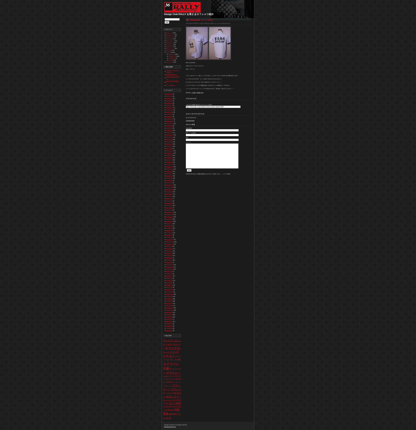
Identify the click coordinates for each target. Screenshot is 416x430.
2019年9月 (169, 112)
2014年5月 (169, 201)
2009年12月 (169, 305)
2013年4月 (169, 230)
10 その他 (169, 50)
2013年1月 (169, 237)
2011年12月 (169, 264)
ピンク (170, 385)
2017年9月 (169, 139)
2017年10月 (169, 137)
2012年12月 (169, 239)
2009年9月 (169, 312)
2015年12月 (169, 164)
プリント (176, 389)
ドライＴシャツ (169, 379)
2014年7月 (169, 196)
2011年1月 (169, 287)
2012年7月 (169, 251)
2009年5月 (169, 321)
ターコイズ (174, 369)
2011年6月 (169, 278)
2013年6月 (169, 226)
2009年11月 (169, 308)
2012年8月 (169, 248)
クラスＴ (169, 355)
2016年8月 (169, 157)
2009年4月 (169, 324)
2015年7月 (169, 171)
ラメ (164, 406)
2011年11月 (169, 267)
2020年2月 (169, 103)
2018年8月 (169, 126)
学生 (166, 413)
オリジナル (172, 348)
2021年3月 (169, 94)
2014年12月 (169, 185)
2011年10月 (169, 269)
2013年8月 (169, 221)
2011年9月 (169, 271)
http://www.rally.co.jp (170, 427)
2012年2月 (169, 260)
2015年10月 (169, 169)
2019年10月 (169, 110)
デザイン (172, 372)
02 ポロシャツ (170, 35)
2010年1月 (169, 303)
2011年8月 (169, 273)
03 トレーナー (170, 37)
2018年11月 (169, 121)
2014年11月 (169, 187)
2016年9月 (169, 155)
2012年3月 (169, 258)
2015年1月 (169, 182)
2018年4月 (169, 130)
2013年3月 (169, 233)
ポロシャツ (172, 396)
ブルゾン (168, 389)
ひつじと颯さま (170, 85)
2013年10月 (169, 217)
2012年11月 (169, 242)
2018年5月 (169, 128)
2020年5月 (169, 101)
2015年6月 (169, 173)
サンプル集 (175, 359)
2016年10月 (169, 153)
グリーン (178, 356)
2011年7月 (169, 276)
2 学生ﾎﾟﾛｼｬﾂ (207, 23)
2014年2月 (169, 207)
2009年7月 (169, 317)
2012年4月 (169, 255)
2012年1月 (169, 262)
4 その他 (170, 60)
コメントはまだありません (223, 23)
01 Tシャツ (169, 33)
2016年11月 (169, 151)
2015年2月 (169, 180)
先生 (166, 410)
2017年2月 (169, 146)
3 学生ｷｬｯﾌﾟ (171, 58)
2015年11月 (169, 167)
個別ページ (213, 23)
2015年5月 (169, 176)
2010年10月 (169, 294)
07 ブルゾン (169, 44)
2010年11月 (169, 292)
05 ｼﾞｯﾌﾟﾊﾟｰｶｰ (170, 41)
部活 (170, 414)
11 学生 (201, 23)
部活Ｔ (175, 414)
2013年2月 (169, 235)
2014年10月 (169, 189)
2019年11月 (169, 107)
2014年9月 (169, 192)
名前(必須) (189, 128)
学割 (177, 409)
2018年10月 (169, 123)
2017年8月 (169, 142)
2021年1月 (169, 98)
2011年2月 (169, 285)
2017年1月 (169, 148)
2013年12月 (169, 212)
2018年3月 (169, 132)
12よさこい (169, 62)
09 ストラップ (170, 48)
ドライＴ (177, 376)
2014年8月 (169, 194)
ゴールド (166, 360)
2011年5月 (169, 280)
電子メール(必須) (191, 133)
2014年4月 (169, 203)
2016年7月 (169, 160)
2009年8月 (169, 314)
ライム (171, 400)
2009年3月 (169, 326)
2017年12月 (169, 135)
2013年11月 (169, 214)
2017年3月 (169, 144)
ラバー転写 (175, 403)
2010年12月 (169, 289)
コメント (188, 142)
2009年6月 (169, 319)
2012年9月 (169, 246)
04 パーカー (169, 39)
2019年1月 (169, 116)
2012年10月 (169, 244)
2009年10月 (169, 310)
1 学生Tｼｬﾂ (171, 54)
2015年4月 (169, 178)
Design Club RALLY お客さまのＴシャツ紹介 (189, 14)
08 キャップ (169, 46)
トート (171, 376)
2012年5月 (169, 253)
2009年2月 (169, 328)
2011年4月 (169, 283)
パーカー (175, 382)
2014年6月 (169, 198)
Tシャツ (168, 340)
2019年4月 (169, 114)
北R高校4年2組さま (172, 74)
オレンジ (166, 352)
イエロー (169, 344)
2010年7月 (169, 301)
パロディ (169, 382)
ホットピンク (168, 393)
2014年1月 (169, 210)
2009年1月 (169, 330)
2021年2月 (169, 96)
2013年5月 (169, 228)
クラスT (174, 352)
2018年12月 (169, 119)
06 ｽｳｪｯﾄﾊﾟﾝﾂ (170, 42)
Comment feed (190, 120)
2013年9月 (169, 219)
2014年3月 (169, 205)
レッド (169, 406)
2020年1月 (169, 105)
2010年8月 (169, 299)
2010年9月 (169, 296)
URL (187, 137)
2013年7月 (169, 223)
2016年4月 (169, 162)
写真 (169, 410)
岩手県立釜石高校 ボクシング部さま (201, 20)
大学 (172, 410)
